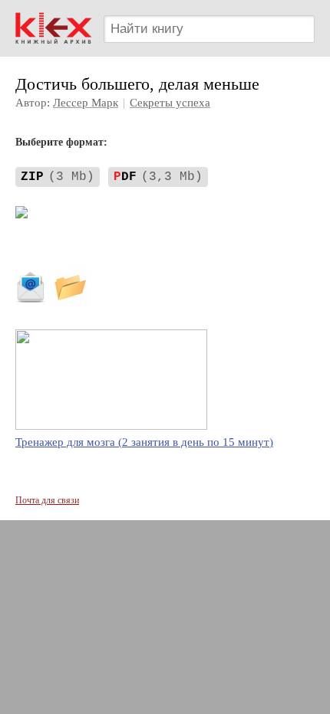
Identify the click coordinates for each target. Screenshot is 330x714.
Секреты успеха (170, 103)
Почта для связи (47, 500)
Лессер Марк (85, 103)
